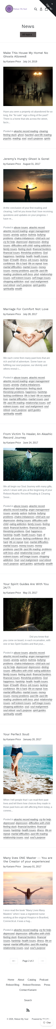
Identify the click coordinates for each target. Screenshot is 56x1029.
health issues (41, 256)
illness (23, 260)
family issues (10, 249)
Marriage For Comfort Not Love (25, 309)
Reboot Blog (12, 985)
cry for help (9, 242)
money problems (20, 270)
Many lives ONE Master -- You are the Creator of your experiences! (27, 859)
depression (34, 242)
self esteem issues (21, 278)
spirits (47, 138)
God (45, 252)
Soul (16, 560)
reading (17, 138)
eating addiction (42, 245)
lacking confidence (13, 395)
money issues (26, 545)
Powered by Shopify (40, 1019)
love (45, 263)
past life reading (43, 135)
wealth (18, 288)
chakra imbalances (24, 238)
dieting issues (23, 520)
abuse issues (21, 227)
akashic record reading (26, 131)
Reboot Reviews (31, 985)
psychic (7, 138)
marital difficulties (12, 267)
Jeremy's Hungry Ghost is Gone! (26, 159)
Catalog (32, 979)
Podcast (44, 979)
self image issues (41, 278)
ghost (21, 135)
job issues (33, 260)
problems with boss (23, 274)
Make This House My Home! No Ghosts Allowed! (25, 54)
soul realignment (39, 281)
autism (23, 234)
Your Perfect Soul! (16, 734)
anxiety (15, 234)
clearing (43, 131)
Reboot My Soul (21, 1019)
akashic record (37, 227)
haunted (29, 135)
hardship (20, 256)
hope (6, 260)
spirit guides (39, 285)
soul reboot (9, 285)
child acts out (42, 238)
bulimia (32, 234)
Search (28, 1000)
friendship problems (31, 252)
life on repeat (35, 263)
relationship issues (36, 403)
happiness (8, 256)
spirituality (8, 288)
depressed (21, 242)
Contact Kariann (28, 990)
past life (34, 270)
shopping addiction (13, 281)
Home (11, 979)
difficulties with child (22, 245)
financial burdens (42, 249)
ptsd (36, 274)
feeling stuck (10, 135)
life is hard (21, 263)
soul (24, 138)
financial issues (11, 252)
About (21, 979)
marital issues (30, 267)
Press (47, 985)
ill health (14, 260)
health (29, 256)
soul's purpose (35, 138)
